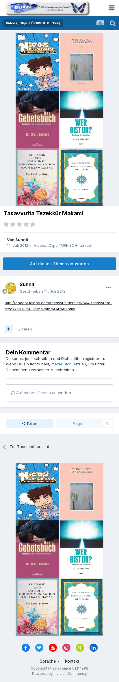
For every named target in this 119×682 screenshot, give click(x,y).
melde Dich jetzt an (68, 364)
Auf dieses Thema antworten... (44, 392)
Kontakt (72, 661)
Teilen (31, 423)
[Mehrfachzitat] (9, 329)
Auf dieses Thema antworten (59, 263)
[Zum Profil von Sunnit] (10, 288)
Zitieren (25, 329)
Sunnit (21, 239)
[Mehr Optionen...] (108, 287)
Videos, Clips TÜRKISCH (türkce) (63, 245)
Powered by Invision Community (59, 673)
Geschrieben (43, 291)
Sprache (48, 661)
